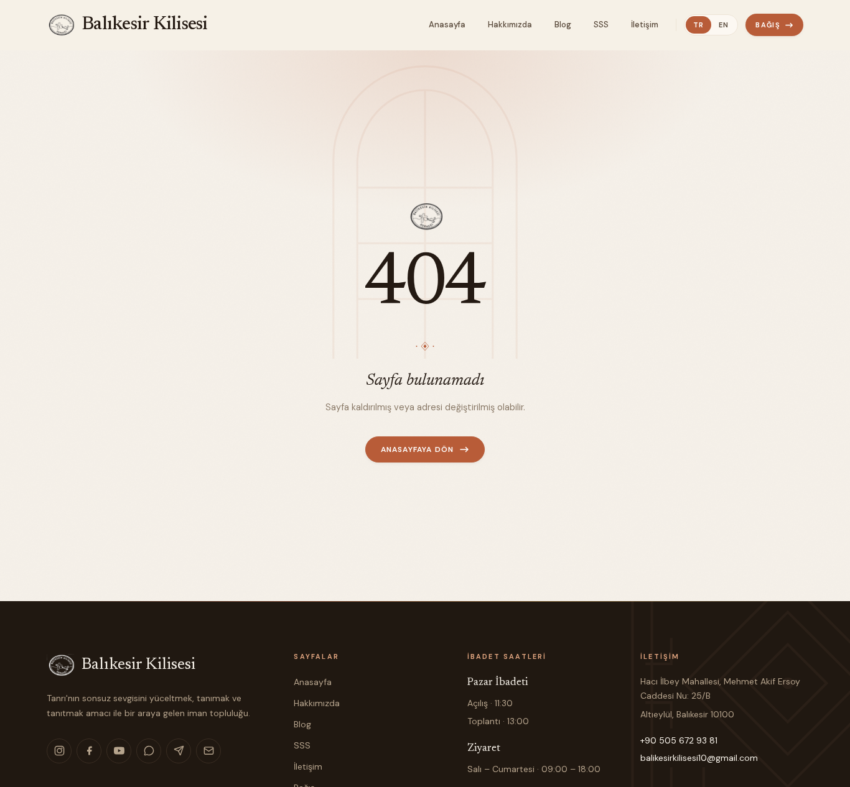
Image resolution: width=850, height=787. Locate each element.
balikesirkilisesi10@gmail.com (699, 757)
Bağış (767, 25)
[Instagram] (59, 751)
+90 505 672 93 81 (678, 740)
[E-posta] (208, 751)
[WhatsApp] (148, 751)
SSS (302, 745)
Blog (302, 724)
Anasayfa (313, 682)
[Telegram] (178, 751)
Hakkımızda (317, 703)
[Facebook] (89, 751)
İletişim (308, 766)
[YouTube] (118, 751)
